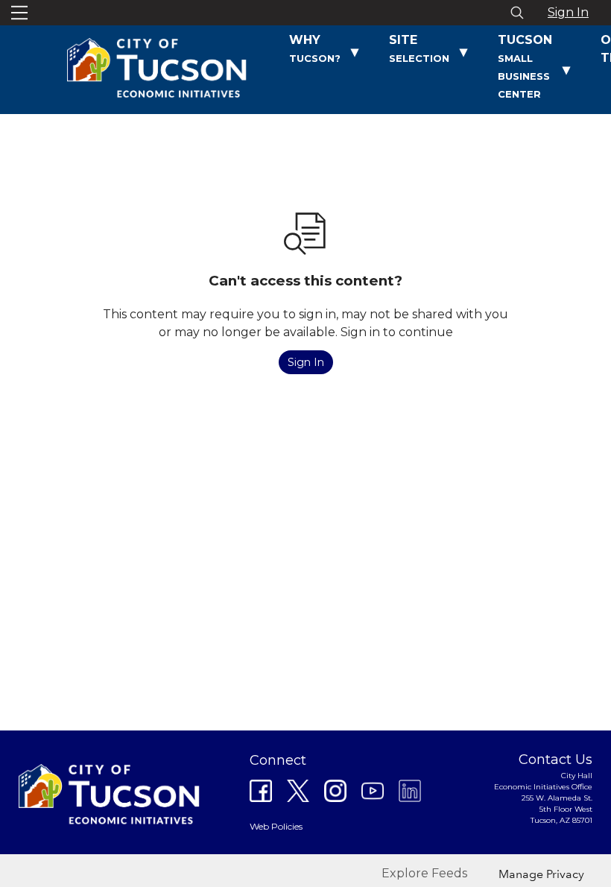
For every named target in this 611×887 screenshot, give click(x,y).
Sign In (568, 12)
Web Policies (276, 826)
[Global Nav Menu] (19, 12)
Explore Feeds (424, 873)
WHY (315, 48)
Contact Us (555, 759)
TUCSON (525, 66)
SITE (419, 48)
